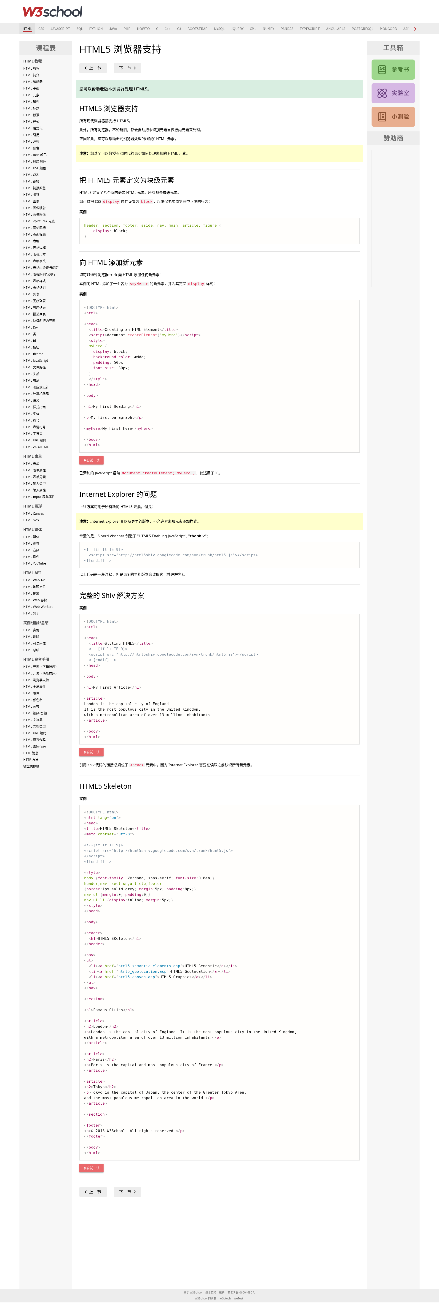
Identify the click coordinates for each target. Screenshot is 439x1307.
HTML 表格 (31, 241)
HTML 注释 (31, 141)
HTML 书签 (31, 194)
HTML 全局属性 (34, 686)
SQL (80, 28)
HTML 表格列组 (34, 287)
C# (179, 28)
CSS (41, 28)
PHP (127, 28)
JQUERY (237, 28)
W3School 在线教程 (52, 11)
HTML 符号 (31, 420)
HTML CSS (31, 174)
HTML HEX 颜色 (34, 161)
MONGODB (388, 28)
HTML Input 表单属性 (39, 497)
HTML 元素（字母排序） (41, 666)
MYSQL (219, 28)
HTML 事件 (31, 693)
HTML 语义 (31, 400)
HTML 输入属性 (34, 490)
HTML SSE (30, 613)
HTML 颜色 (31, 148)
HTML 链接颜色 (34, 188)
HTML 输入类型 (34, 483)
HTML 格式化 (33, 128)
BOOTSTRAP (197, 28)
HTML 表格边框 (34, 247)
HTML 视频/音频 (35, 713)
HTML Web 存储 (35, 600)
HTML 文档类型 (34, 726)
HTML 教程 (31, 68)
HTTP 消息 (30, 753)
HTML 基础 (31, 88)
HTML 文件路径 (34, 367)
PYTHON (96, 28)
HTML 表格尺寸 (34, 254)
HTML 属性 (31, 101)
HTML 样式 (31, 121)
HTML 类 (29, 334)
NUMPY (268, 28)
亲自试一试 (91, 460)
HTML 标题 (31, 108)
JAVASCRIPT (60, 28)
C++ (168, 28)
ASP (406, 28)
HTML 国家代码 (34, 746)
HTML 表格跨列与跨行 (39, 274)
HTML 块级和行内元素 (39, 320)
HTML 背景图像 (34, 214)
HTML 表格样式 (34, 281)
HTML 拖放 (31, 593)
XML (253, 28)
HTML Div (30, 327)
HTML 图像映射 (34, 208)
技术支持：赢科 (215, 1292)
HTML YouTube (34, 563)
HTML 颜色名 (33, 700)
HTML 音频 (31, 550)
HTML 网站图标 (34, 228)
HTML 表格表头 (34, 261)
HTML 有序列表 (34, 307)
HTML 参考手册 (393, 70)
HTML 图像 (31, 201)
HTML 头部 (31, 374)
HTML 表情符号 (34, 427)
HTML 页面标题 (34, 234)
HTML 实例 (31, 630)
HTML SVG (31, 520)
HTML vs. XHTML (35, 447)
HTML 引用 (31, 135)
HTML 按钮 (31, 347)
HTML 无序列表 (34, 301)
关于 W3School (193, 1292)
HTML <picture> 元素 (39, 221)
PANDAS (287, 28)
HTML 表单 (31, 463)
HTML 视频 (31, 543)
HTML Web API (34, 580)
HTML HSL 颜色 (34, 168)
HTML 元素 (31, 95)
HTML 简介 (31, 75)
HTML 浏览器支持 (36, 680)
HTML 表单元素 (34, 477)
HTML (27, 28)
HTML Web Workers (38, 606)
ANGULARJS (335, 28)
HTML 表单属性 (34, 470)
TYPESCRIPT (310, 28)
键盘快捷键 (31, 766)
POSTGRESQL (362, 28)
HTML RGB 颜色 (35, 154)
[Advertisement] (216, 1242)
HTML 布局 (31, 380)
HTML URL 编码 (34, 440)
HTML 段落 (31, 115)
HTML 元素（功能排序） (41, 673)
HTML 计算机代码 (36, 393)
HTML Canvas (33, 513)
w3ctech (225, 1298)
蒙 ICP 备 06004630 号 (242, 1292)
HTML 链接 (31, 181)
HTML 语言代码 (34, 739)
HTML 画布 (31, 706)
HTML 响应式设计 (36, 387)
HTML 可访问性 (34, 643)
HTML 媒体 (31, 537)
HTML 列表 (31, 294)
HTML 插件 (31, 556)
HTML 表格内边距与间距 (41, 267)
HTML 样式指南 (34, 407)
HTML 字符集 (33, 433)
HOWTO (143, 28)
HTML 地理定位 (34, 586)
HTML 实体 (31, 413)
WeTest (238, 1298)
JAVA (113, 28)
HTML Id (29, 340)
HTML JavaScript (35, 360)
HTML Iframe (33, 354)
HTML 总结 (31, 650)
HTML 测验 (31, 636)
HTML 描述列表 (34, 314)
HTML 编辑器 (33, 81)
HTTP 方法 (30, 759)
